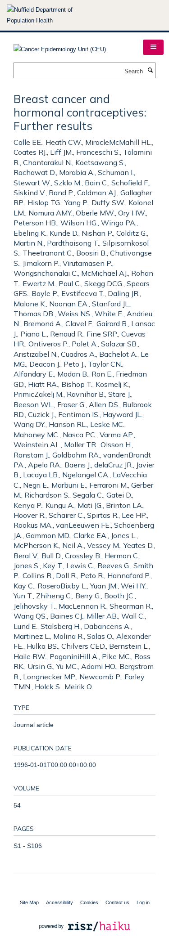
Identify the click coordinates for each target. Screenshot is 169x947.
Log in (143, 902)
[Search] (150, 71)
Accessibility (59, 902)
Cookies (89, 902)
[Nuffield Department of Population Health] (52, 15)
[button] (153, 47)
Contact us (117, 902)
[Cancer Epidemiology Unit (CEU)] (60, 46)
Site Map (29, 902)
